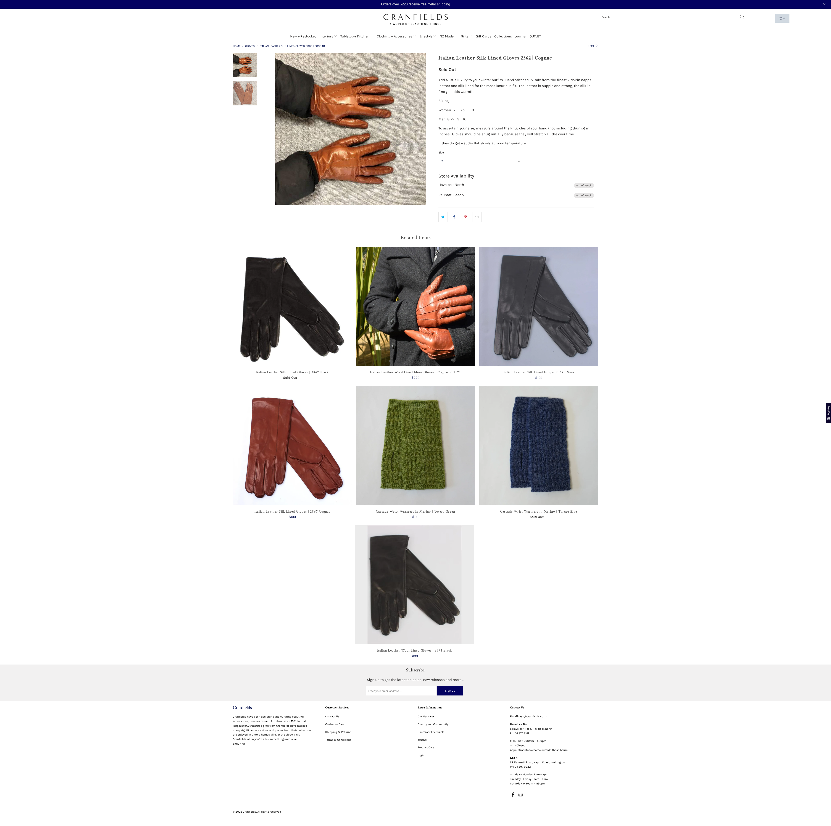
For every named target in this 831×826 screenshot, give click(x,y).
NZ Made (447, 36)
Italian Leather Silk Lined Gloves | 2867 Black (292, 306)
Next (591, 46)
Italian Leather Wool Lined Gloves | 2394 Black (414, 584)
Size (441, 152)
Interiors (327, 36)
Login (421, 755)
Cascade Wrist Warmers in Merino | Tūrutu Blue (538, 445)
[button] (825, 4)
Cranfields (249, 811)
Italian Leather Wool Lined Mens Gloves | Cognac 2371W (415, 306)
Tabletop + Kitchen (355, 36)
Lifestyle (426, 36)
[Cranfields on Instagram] (521, 795)
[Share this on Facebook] (454, 217)
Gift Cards (483, 36)
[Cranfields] (415, 19)
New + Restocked (303, 36)
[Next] (425, 129)
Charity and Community (433, 724)
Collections (503, 36)
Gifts (465, 36)
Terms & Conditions (338, 739)
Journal (521, 36)
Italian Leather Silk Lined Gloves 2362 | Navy (538, 306)
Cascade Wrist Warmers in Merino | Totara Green (415, 445)
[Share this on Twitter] (443, 217)
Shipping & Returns (338, 732)
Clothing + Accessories (395, 36)
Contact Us (332, 716)
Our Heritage (426, 716)
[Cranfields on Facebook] (513, 795)
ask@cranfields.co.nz (533, 716)
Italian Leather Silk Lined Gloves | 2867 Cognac (292, 445)
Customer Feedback (431, 732)
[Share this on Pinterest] (465, 217)
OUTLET (535, 36)
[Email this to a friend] (477, 217)
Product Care (426, 747)
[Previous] (276, 129)
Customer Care (335, 724)
